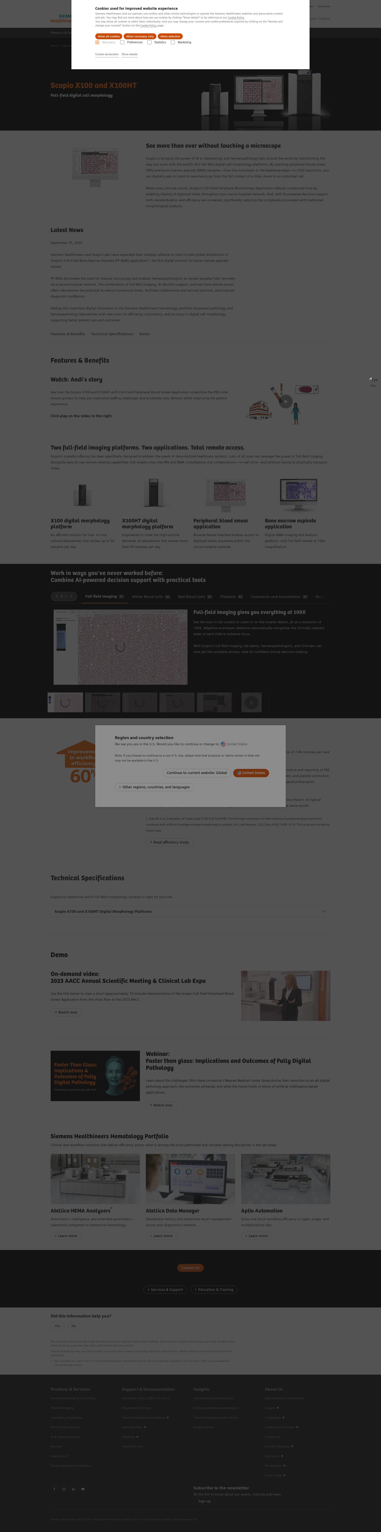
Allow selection (170, 36)
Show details (130, 54)
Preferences (134, 42)
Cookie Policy (236, 17)
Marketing (184, 42)
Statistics (160, 42)
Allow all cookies (109, 36)
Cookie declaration (107, 54)
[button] (374, 382)
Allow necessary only (140, 36)
